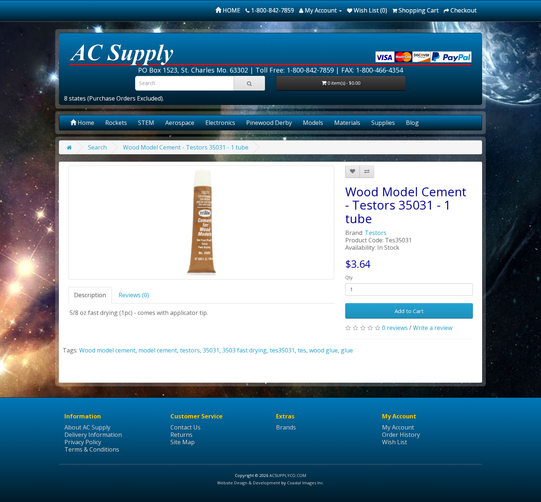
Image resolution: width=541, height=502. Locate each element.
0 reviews (395, 328)
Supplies (383, 123)
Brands (286, 427)
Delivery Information (93, 435)
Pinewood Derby (269, 123)
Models (313, 123)
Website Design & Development (248, 482)
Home (85, 123)
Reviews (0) (134, 295)
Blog (412, 123)
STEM (146, 123)
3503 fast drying (244, 350)
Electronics (220, 123)
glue (347, 350)
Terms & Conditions (91, 449)
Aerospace (179, 123)
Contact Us (185, 427)
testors (190, 350)
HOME (230, 10)
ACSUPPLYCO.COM (287, 475)
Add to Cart (409, 311)
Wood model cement (107, 350)
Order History (401, 435)
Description (90, 295)
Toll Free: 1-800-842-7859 (294, 70)
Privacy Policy (82, 442)
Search (97, 147)
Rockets (116, 123)
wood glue (323, 350)
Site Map (182, 442)
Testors (375, 233)
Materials (347, 123)
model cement (157, 350)
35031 (211, 350)
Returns (181, 435)
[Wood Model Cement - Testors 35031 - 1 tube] (201, 222)
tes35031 (282, 350)
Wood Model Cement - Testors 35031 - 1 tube (185, 147)
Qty (349, 277)
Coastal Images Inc (305, 482)
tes (302, 350)
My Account (398, 427)
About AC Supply (87, 427)
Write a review (432, 328)
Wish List (394, 442)
